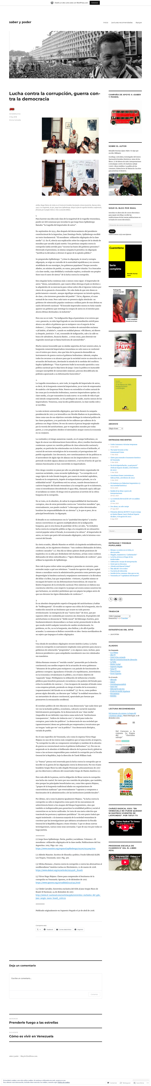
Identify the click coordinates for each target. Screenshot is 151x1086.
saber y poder (20, 22)
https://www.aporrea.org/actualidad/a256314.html (58, 882)
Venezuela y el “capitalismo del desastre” (124, 576)
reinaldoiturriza (14, 114)
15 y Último (114, 653)
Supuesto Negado (116, 667)
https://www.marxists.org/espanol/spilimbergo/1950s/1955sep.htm (66, 848)
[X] (111, 599)
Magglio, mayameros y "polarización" (123, 555)
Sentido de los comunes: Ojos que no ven (124, 573)
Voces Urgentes (115, 674)
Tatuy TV (113, 669)
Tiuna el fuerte (115, 671)
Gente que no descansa (118, 564)
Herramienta (114, 694)
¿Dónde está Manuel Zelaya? (120, 566)
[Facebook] (116, 599)
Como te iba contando (117, 657)
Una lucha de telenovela (118, 571)
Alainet (112, 682)
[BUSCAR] (140, 531)
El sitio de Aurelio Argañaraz (120, 691)
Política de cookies (64, 1082)
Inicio (105, 22)
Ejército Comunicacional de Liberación (123, 660)
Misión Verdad (115, 664)
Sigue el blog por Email (122, 208)
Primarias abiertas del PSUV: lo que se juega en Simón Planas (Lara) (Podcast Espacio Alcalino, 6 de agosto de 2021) (125, 514)
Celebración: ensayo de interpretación (123, 562)
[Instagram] (120, 599)
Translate (124, 618)
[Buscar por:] (123, 531)
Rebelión (113, 696)
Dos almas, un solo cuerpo (119, 506)
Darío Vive (113, 687)
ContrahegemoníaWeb (118, 684)
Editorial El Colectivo (117, 689)
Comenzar (94, 3)
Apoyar (139, 22)
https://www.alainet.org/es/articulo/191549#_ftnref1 (59, 870)
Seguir (112, 231)
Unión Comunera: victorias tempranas (123, 444)
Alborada (113, 680)
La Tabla (113, 662)
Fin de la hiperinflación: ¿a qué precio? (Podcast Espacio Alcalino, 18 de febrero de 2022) (124, 468)
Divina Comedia (15, 120)
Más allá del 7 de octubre (119, 569)
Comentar (94, 994)
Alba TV (113, 655)
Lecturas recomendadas (122, 22)
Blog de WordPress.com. (29, 1056)
